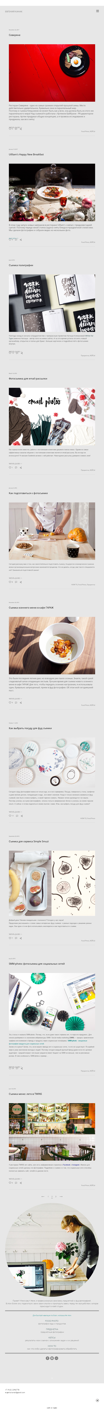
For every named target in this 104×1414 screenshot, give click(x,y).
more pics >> (13, 238)
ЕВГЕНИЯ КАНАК (13, 12)
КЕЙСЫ (92, 131)
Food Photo (85, 131)
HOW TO (74, 585)
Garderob (31, 456)
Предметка (85, 355)
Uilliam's (61, 225)
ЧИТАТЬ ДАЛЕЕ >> (15, 127)
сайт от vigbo (52, 1408)
